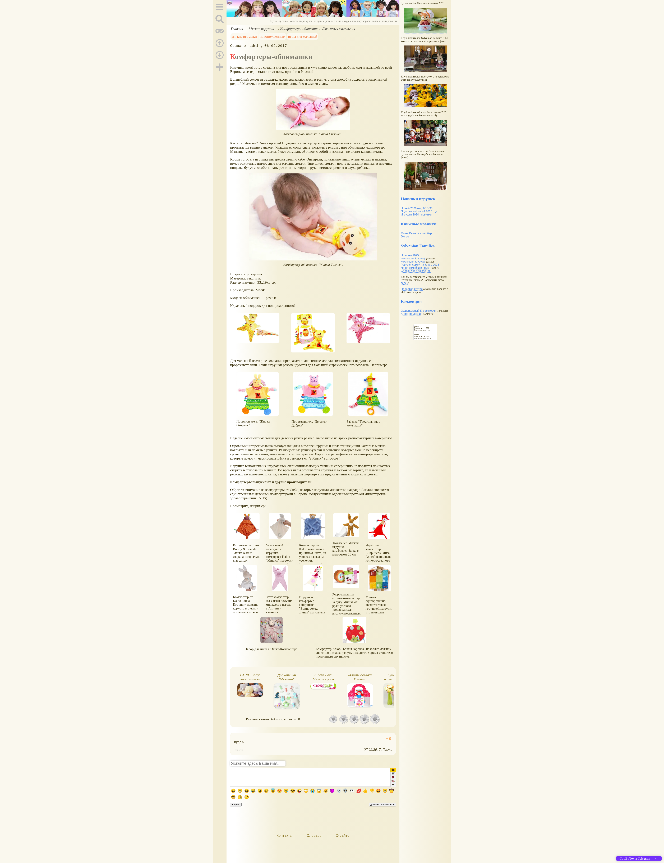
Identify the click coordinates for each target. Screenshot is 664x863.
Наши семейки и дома (415, 267)
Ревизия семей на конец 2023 (420, 264)
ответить (239, 750)
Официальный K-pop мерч (418, 310)
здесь (404, 283)
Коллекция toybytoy (413, 258)
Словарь (314, 835)
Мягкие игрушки (261, 29)
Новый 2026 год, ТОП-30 (416, 208)
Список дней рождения (416, 270)
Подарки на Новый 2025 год (419, 211)
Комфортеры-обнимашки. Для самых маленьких (317, 29)
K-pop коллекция (411, 313)
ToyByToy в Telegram (635, 858)
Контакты (284, 835)
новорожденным (272, 36)
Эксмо (405, 236)
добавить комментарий (382, 804)
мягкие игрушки (244, 36)
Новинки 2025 (410, 255)
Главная (237, 29)
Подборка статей (412, 288)
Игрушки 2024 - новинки (416, 214)
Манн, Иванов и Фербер (416, 233)
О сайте (342, 835)
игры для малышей (302, 36)
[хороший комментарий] (388, 738)
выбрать (236, 804)
